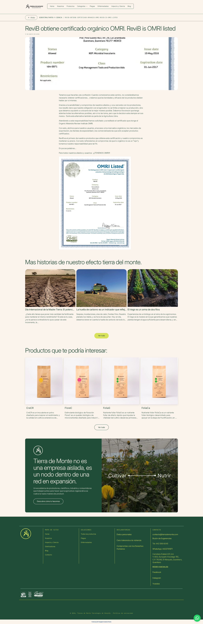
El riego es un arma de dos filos (144, 309)
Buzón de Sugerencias (162, 538)
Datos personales (124, 534)
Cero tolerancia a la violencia (129, 540)
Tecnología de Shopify (101, 613)
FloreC (68, 408)
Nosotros (48, 538)
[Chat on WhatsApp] (197, 618)
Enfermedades (86, 542)
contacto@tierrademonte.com (165, 534)
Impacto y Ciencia (52, 542)
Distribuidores (50, 546)
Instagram (156, 578)
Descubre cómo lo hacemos (48, 501)
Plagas (83, 538)
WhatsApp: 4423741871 (162, 549)
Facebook (156, 572)
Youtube (156, 583)
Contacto (48, 555)
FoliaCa (146, 408)
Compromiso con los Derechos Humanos (130, 547)
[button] (82, 6)
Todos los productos (88, 534)
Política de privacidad (123, 613)
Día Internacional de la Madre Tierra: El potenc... (49, 309)
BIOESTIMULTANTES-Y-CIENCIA (50, 17)
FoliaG (106, 408)
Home (47, 534)
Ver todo (101, 335)
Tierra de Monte (84, 613)
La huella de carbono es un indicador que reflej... (101, 309)
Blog (46, 551)
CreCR (30, 408)
